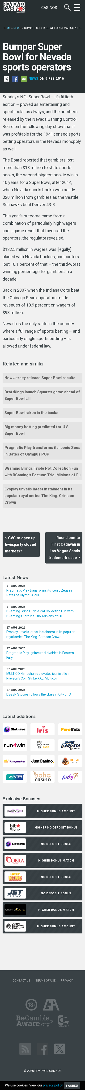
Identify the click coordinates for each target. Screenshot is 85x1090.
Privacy (67, 980)
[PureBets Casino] (70, 729)
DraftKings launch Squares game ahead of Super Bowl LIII (42, 395)
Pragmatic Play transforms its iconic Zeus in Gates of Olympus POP (42, 450)
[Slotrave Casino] (15, 729)
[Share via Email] (24, 78)
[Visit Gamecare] (63, 1021)
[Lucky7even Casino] (70, 776)
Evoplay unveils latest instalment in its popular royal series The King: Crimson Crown (39, 496)
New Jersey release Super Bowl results (39, 378)
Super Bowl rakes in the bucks (31, 412)
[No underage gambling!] (31, 1004)
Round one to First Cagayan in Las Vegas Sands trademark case (64, 547)
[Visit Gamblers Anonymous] (51, 1004)
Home (7, 28)
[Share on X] (6, 78)
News (17, 28)
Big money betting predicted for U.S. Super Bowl (36, 430)
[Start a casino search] (67, 7)
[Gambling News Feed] (25, 1048)
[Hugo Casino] (70, 760)
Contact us (21, 980)
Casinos (49, 7)
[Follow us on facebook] (42, 1048)
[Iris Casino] (42, 729)
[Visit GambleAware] (34, 1021)
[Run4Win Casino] (15, 745)
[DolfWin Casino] (15, 776)
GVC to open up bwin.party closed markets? (20, 544)
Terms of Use (45, 980)
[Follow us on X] (60, 1048)
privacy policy (53, 1085)
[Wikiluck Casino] (42, 745)
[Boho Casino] (42, 776)
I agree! (72, 1085)
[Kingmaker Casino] (15, 760)
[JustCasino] (42, 760)
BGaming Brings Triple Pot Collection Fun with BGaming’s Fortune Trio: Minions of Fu (42, 471)
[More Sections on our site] (77, 7)
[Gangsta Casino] (70, 745)
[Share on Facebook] (15, 78)
